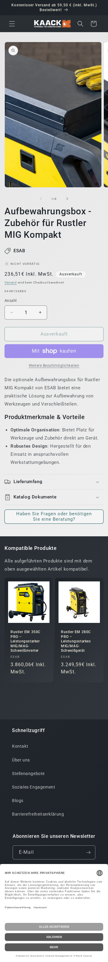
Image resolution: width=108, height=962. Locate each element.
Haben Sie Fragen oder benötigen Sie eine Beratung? (54, 516)
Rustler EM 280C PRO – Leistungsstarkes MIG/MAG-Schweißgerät (76, 641)
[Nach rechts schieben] (67, 198)
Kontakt (20, 746)
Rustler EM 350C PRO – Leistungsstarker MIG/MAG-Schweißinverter (25, 641)
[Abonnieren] (88, 852)
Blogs (17, 800)
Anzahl (10, 300)
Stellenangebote (28, 773)
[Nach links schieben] (40, 198)
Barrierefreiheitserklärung (38, 814)
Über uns (21, 760)
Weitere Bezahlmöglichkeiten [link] (54, 365)
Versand (10, 282)
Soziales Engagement (33, 787)
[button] (12, 23)
